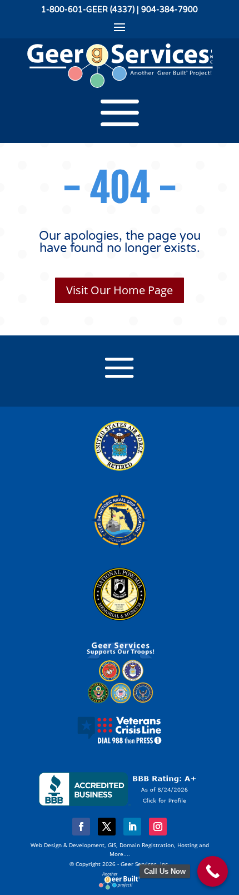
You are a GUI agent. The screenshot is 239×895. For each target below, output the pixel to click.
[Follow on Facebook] (81, 826)
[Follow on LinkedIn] (132, 826)
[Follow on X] (107, 826)
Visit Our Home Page (119, 290)
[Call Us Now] (212, 871)
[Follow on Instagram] (158, 826)
